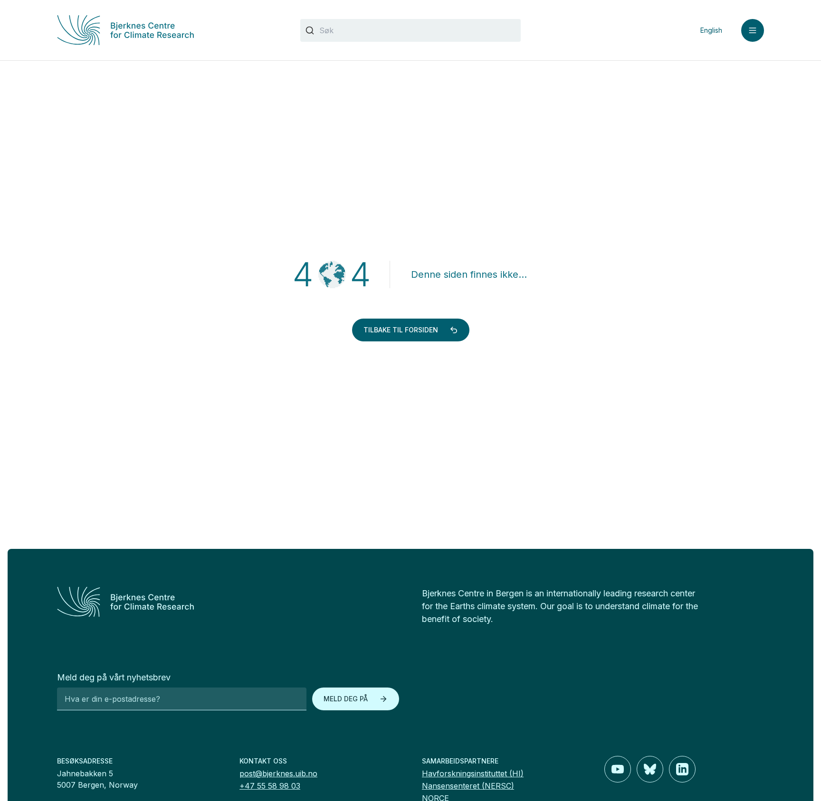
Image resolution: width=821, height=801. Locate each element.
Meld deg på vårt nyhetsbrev (114, 677)
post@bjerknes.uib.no (278, 773)
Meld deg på (346, 699)
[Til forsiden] (167, 30)
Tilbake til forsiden (400, 330)
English (711, 30)
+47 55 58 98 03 (269, 786)
